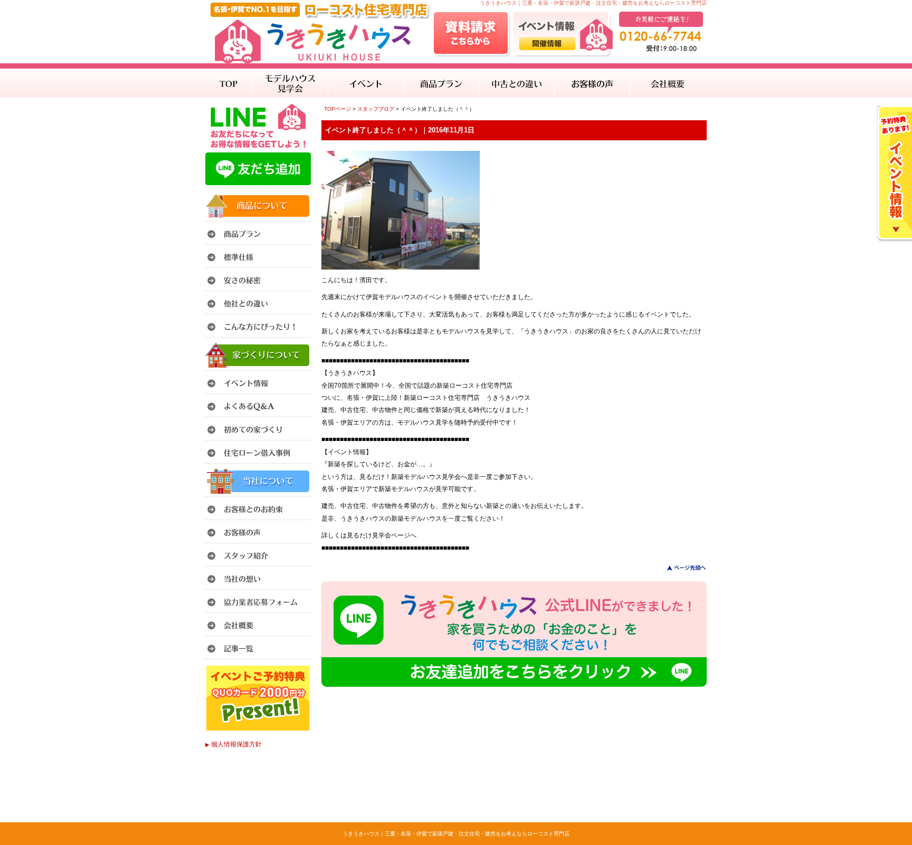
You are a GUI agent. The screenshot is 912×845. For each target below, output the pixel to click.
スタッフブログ (375, 109)
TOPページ (337, 109)
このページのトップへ (680, 568)
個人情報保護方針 (233, 744)
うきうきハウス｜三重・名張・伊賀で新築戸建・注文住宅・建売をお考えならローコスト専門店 (456, 834)
